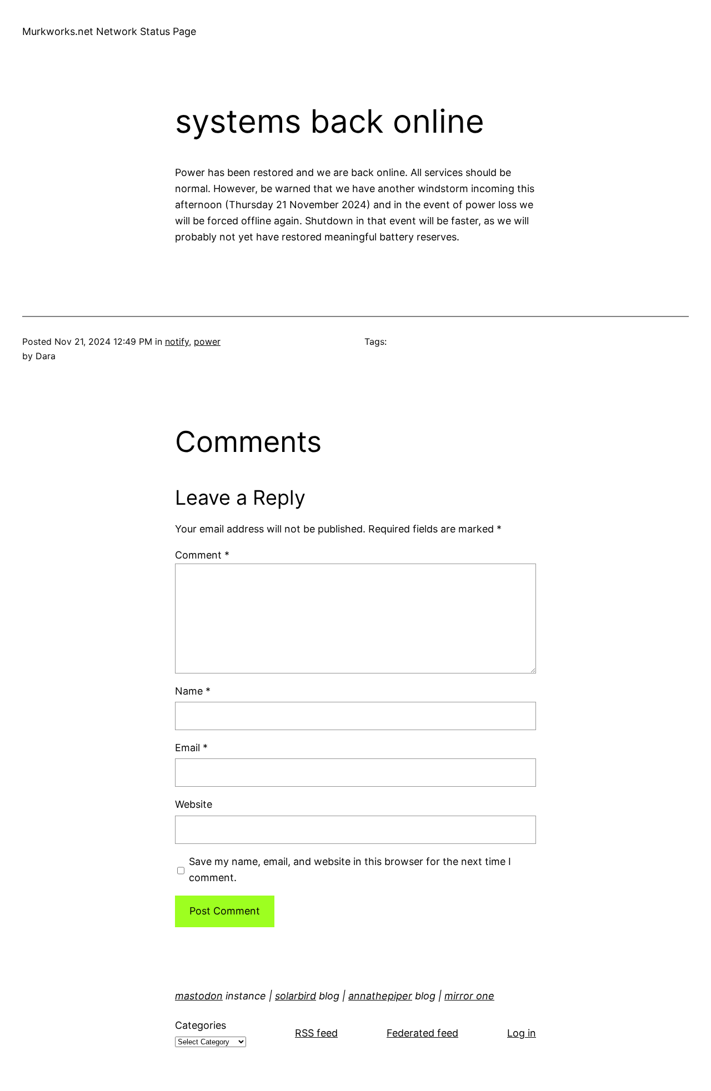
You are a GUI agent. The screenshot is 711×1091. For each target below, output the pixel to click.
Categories (200, 1025)
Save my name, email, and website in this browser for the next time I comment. (350, 869)
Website (193, 804)
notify (177, 341)
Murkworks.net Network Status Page (109, 31)
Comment (202, 555)
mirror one (469, 996)
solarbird (295, 996)
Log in (521, 1033)
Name (193, 691)
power (207, 341)
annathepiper (380, 996)
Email (191, 747)
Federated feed (422, 1033)
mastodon (199, 996)
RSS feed (316, 1033)
